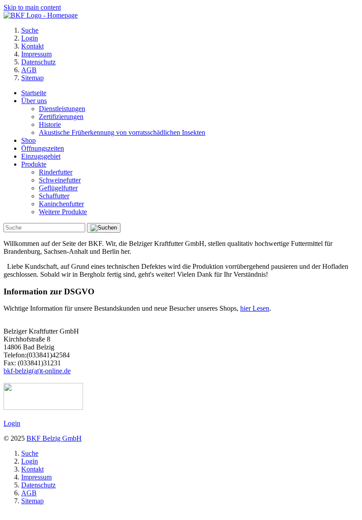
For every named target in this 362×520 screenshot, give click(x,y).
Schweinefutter (60, 180)
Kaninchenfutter (61, 204)
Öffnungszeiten (42, 148)
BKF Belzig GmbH (54, 438)
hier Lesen (254, 308)
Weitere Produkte (63, 211)
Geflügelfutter (58, 188)
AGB (29, 70)
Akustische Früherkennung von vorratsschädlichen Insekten (122, 132)
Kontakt (32, 46)
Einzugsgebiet (40, 156)
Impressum (36, 54)
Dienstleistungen (62, 108)
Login (29, 38)
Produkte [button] (33, 164)
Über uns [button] (34, 100)
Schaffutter (54, 196)
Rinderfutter (55, 172)
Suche (29, 30)
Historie (50, 124)
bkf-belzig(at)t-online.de (37, 371)
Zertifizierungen (61, 116)
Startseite (33, 93)
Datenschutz (38, 62)
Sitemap (32, 78)
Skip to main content (32, 7)
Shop (28, 140)
